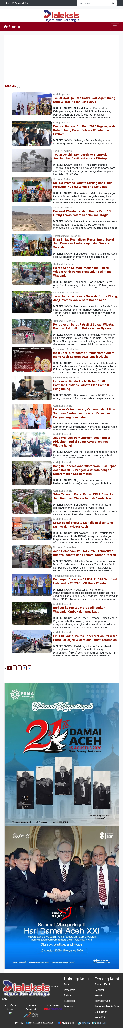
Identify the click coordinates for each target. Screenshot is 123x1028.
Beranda (14, 27)
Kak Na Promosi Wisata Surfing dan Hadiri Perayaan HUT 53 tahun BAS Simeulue (83, 185)
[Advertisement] (61, 59)
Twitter (68, 995)
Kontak (98, 995)
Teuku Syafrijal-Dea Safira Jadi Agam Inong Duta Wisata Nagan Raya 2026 (84, 100)
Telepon (68, 1006)
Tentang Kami (102, 984)
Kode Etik (100, 1017)
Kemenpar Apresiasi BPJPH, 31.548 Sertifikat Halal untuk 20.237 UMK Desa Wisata (85, 581)
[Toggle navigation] (114, 26)
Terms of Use (102, 1000)
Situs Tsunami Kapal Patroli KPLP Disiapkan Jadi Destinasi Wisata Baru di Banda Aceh (84, 496)
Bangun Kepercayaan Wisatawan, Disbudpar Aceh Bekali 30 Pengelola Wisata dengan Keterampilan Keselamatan (84, 470)
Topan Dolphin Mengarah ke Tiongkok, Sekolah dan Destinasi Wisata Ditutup (80, 156)
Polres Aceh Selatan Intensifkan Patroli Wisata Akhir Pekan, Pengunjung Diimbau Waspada (82, 271)
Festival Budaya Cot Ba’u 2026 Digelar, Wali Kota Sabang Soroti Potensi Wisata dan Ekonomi (84, 130)
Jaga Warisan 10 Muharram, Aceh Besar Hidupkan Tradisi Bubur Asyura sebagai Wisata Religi (81, 441)
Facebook (69, 1000)
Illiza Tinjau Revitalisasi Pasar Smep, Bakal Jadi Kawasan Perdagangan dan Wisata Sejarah (83, 243)
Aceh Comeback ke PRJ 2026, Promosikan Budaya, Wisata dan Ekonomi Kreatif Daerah (84, 553)
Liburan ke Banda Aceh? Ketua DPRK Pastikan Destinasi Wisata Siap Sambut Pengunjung (81, 385)
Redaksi (99, 989)
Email (67, 984)
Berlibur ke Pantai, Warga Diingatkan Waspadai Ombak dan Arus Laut (79, 609)
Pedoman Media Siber (107, 1006)
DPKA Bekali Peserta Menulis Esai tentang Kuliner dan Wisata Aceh (83, 524)
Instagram (69, 989)
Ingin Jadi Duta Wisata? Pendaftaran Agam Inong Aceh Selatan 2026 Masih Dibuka (83, 354)
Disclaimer (101, 1011)
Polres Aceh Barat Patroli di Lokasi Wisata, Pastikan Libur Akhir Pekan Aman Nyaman (83, 326)
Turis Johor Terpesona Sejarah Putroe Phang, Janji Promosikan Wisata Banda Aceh (85, 298)
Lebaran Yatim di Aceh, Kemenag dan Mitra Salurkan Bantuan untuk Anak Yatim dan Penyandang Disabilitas (84, 413)
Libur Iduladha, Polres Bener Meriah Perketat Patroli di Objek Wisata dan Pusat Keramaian (85, 638)
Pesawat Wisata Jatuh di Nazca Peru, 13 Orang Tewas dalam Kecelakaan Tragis (82, 213)
